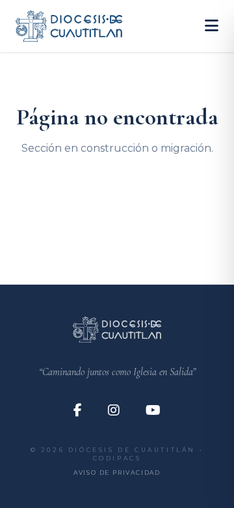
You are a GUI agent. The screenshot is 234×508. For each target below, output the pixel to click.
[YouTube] (153, 410)
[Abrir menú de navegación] (211, 26)
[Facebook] (77, 410)
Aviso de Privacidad (117, 472)
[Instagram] (114, 410)
